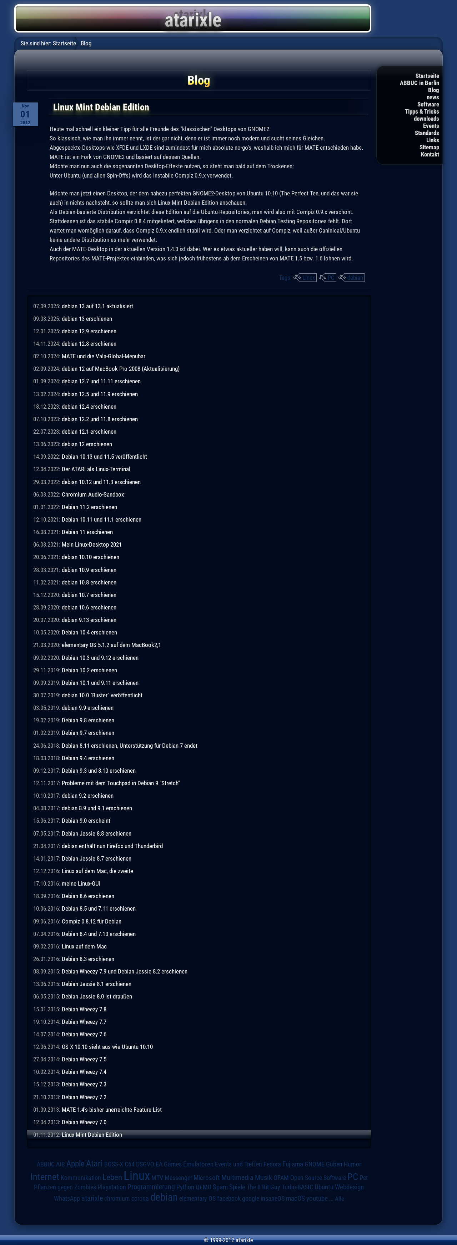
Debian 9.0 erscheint (86, 820)
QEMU (203, 1187)
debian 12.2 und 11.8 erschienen (100, 419)
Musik (263, 1178)
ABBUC (46, 1164)
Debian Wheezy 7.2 (84, 1097)
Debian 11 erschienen (87, 532)
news (433, 97)
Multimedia (237, 1177)
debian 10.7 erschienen (89, 594)
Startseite (427, 75)
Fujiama (292, 1164)
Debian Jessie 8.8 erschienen (96, 833)
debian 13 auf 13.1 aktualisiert (97, 306)
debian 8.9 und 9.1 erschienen (97, 808)
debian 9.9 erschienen (88, 707)
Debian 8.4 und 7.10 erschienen (99, 933)
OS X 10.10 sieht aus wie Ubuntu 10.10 (107, 1046)
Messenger (178, 1177)
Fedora (272, 1164)
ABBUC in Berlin (419, 82)
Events (431, 125)
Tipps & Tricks (422, 111)
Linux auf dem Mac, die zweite (97, 871)
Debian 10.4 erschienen (89, 632)
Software (428, 104)
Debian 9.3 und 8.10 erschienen (99, 770)
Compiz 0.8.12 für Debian (91, 921)
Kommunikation (81, 1177)
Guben (334, 1164)
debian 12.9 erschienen (89, 331)
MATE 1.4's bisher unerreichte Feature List (112, 1109)
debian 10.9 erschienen (89, 569)
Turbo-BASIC (297, 1187)
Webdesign (349, 1187)
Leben (112, 1177)
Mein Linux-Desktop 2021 (92, 544)
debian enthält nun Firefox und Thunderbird (112, 846)
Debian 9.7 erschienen (88, 732)
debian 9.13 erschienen (89, 619)
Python (185, 1187)
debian (355, 277)
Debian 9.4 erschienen (88, 758)
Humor (352, 1164)
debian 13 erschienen (87, 318)
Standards (427, 132)
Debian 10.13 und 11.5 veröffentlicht (104, 456)
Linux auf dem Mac (84, 946)
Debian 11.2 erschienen (89, 507)
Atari (94, 1163)
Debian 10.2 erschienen (89, 670)
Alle (339, 1198)
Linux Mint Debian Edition (92, 1134)
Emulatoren (198, 1164)
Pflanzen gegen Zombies (65, 1187)
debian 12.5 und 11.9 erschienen (100, 394)
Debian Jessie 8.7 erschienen (96, 858)
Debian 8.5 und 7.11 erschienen (99, 908)
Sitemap (429, 147)
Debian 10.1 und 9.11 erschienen (100, 682)
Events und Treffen (238, 1164)
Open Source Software (318, 1177)
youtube (317, 1198)
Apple (75, 1164)
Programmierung (151, 1187)
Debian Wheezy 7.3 (84, 1084)
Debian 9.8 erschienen (88, 720)
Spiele (237, 1187)
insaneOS (273, 1198)
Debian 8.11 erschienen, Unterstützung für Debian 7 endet (129, 745)
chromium (117, 1198)
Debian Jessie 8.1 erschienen (96, 983)
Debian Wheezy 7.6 (84, 1034)
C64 (130, 1164)
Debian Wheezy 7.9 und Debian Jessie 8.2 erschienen (124, 971)
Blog (433, 90)
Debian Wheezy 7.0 (84, 1122)
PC (331, 277)
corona (140, 1198)
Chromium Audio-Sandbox (93, 494)
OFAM (281, 1177)
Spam (220, 1187)
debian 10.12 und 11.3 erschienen (101, 481)
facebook (229, 1198)
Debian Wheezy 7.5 (84, 1059)
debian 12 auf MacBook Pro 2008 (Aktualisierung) (121, 368)
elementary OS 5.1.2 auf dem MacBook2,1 (111, 644)
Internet (44, 1176)
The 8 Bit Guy (263, 1187)
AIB (60, 1164)
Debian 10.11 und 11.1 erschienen (101, 519)
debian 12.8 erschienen (89, 343)
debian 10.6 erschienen (89, 607)
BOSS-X (113, 1164)
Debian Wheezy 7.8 (84, 1009)
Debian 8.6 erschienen (88, 896)
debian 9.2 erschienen (88, 795)
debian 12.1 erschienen (89, 431)
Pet (364, 1177)
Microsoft (207, 1178)
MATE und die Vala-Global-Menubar (103, 356)
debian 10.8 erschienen (89, 582)
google (250, 1198)
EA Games (169, 1164)
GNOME (315, 1164)
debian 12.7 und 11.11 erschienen (101, 381)
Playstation (111, 1187)
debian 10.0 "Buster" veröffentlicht (102, 695)
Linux (308, 277)
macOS (295, 1198)
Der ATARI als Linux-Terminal (96, 469)
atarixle (92, 1198)
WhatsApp (67, 1198)
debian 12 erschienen (87, 444)
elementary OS (197, 1198)
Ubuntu (324, 1187)
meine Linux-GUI (81, 883)
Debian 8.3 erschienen (88, 958)
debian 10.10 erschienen (90, 557)
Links (432, 140)
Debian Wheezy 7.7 (84, 1021)
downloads (426, 118)
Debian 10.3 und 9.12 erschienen (100, 657)
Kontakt (430, 154)
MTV (157, 1177)
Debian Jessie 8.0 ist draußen (97, 996)
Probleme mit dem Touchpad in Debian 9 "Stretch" (121, 783)
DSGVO (145, 1164)
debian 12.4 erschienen (89, 406)
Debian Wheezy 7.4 (84, 1071)
